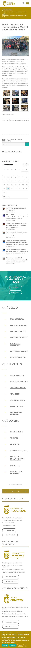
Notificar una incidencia (16, 413)
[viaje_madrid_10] (24, 108)
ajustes (13, 642)
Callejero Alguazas (18, 331)
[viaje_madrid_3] (15, 93)
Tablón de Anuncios (18, 388)
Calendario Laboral (18, 325)
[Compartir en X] (12, 491)
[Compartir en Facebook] (5, 491)
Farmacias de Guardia (19, 382)
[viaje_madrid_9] (15, 108)
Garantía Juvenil (17, 406)
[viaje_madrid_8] (6, 108)
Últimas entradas (7, 9)
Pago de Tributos (17, 319)
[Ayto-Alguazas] (12, 3)
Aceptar (5, 645)
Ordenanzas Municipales (15, 344)
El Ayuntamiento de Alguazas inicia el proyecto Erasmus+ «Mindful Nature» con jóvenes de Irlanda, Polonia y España (17, 251)
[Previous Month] (24, 164)
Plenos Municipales (18, 357)
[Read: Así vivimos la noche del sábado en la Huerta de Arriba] (3, 208)
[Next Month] (27, 164)
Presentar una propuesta (16, 472)
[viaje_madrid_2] (6, 93)
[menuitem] (22, 3)
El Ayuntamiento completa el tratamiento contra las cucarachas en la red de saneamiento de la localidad (16, 259)
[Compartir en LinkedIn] (25, 491)
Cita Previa (14, 444)
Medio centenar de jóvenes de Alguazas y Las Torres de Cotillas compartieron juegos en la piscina (17, 234)
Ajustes (20, 645)
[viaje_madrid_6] (15, 100)
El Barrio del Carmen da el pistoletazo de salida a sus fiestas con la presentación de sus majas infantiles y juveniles (17, 216)
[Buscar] (22, 3)
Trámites (14, 438)
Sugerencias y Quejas (18, 450)
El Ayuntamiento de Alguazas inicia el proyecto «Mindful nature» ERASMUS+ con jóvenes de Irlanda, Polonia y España (17, 242)
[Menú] (26, 3)
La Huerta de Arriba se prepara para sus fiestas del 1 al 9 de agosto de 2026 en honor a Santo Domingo (16, 225)
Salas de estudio (17, 375)
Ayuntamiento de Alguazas (21, 120)
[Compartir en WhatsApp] (19, 491)
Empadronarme (16, 432)
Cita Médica (15, 394)
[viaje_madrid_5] (6, 100)
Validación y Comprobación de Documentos (17, 458)
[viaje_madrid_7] (24, 100)
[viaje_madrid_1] (15, 46)
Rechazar (13, 645)
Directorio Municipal (19, 337)
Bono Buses (14, 466)
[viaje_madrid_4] (24, 93)
